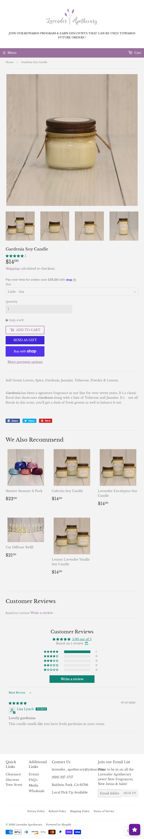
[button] (15, 256)
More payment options (25, 362)
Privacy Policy (36, 811)
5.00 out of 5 (82, 639)
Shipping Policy (80, 811)
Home (10, 62)
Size (8, 284)
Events (34, 774)
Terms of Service (103, 811)
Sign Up (130, 793)
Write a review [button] (72, 679)
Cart (137, 53)
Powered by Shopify (58, 824)
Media (33, 785)
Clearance (13, 774)
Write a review (41, 613)
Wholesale (36, 791)
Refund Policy (57, 811)
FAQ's (33, 780)
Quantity (12, 301)
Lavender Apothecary (29, 824)
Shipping (13, 268)
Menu (12, 53)
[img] (18, 703)
